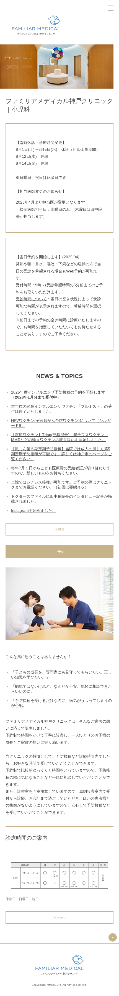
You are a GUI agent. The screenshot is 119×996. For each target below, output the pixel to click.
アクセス (59, 918)
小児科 (59, 530)
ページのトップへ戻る (112, 937)
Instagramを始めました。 (33, 510)
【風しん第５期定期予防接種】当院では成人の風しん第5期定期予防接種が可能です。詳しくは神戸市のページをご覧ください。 (61, 454)
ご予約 (59, 552)
